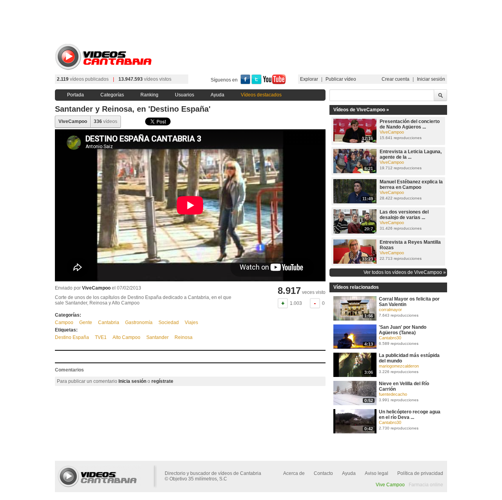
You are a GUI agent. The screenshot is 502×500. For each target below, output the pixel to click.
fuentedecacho (393, 394)
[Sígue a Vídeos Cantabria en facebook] (245, 82)
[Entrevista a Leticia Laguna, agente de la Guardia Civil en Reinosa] (354, 171)
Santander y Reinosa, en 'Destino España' (133, 109)
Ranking (149, 95)
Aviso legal (376, 473)
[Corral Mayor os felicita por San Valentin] (354, 319)
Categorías (112, 95)
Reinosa (184, 337)
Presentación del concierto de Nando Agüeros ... (410, 124)
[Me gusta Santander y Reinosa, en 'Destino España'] (283, 303)
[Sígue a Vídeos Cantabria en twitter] (256, 82)
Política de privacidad (420, 473)
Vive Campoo (390, 484)
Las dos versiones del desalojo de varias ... (404, 214)
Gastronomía (139, 322)
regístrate (162, 381)
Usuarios (184, 95)
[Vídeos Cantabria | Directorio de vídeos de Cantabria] (106, 69)
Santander (157, 337)
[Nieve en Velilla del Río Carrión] (354, 403)
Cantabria (108, 322)
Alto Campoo (126, 337)
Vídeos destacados (261, 95)
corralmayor (390, 309)
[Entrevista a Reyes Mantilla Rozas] (354, 262)
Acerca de (294, 473)
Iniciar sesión (431, 79)
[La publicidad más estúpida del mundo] (354, 375)
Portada (75, 95)
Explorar (309, 79)
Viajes (191, 322)
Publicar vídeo (341, 79)
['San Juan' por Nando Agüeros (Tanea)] (354, 347)
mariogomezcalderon (399, 366)
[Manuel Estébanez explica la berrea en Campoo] (354, 202)
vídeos (105, 121)
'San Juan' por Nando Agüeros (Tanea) (402, 329)
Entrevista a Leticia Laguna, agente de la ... (411, 154)
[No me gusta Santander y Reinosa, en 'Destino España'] (315, 303)
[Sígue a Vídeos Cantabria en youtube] (274, 82)
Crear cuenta (395, 79)
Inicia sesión (132, 381)
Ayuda (217, 95)
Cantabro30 (390, 337)
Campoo (64, 322)
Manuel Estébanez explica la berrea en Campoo (411, 184)
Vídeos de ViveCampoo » (361, 109)
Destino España (72, 337)
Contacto (323, 473)
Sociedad (168, 322)
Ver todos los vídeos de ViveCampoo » (405, 272)
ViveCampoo (72, 121)
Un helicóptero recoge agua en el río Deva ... (409, 414)
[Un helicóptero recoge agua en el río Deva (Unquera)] (354, 432)
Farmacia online (426, 484)
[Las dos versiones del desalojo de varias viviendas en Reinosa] (354, 232)
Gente (85, 322)
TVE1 (101, 337)
